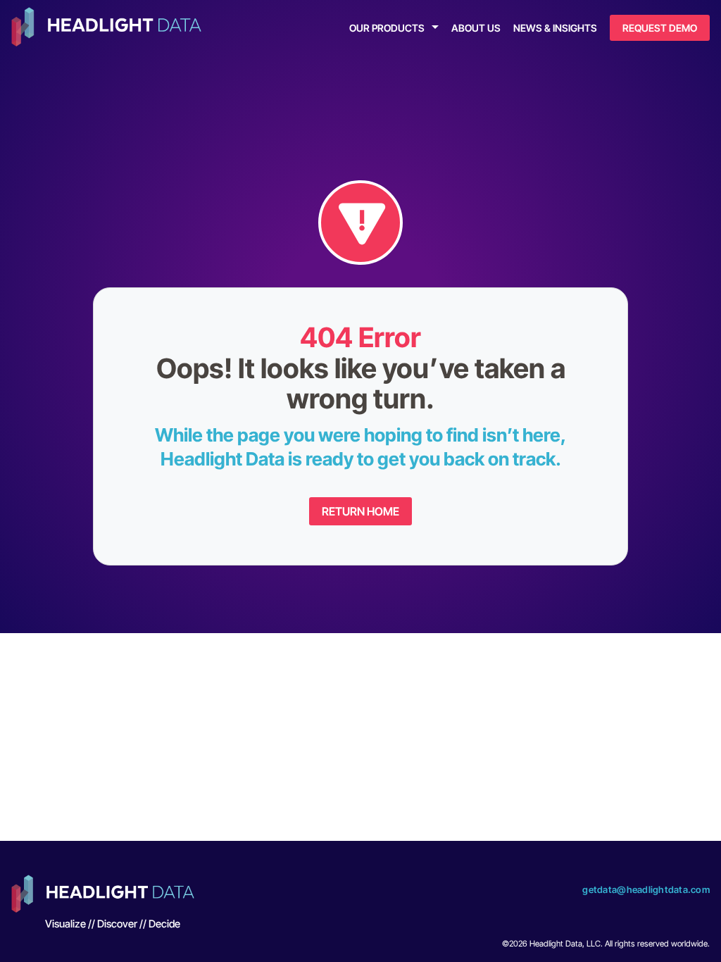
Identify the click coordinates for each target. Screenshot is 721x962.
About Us (476, 28)
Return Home (360, 511)
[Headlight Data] (106, 28)
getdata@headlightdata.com (646, 889)
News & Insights (555, 28)
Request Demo (659, 28)
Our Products (387, 28)
